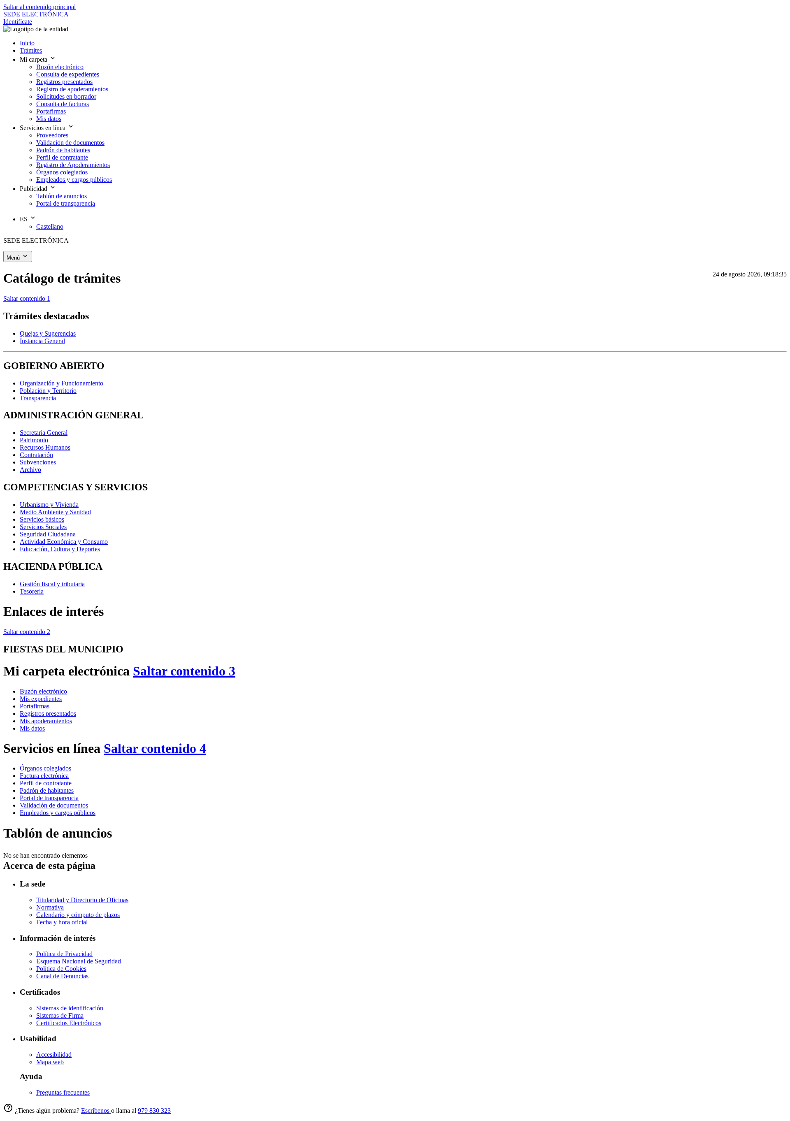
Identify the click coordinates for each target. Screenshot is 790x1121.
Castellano (49, 226)
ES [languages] (24, 219)
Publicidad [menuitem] (34, 188)
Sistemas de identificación (69, 1008)
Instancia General (42, 340)
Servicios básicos (42, 519)
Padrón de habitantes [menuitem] (63, 149)
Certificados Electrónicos (68, 1022)
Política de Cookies (61, 968)
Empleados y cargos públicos (57, 812)
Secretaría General (43, 432)
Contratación (36, 454)
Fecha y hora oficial (62, 922)
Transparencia (38, 398)
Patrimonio (34, 439)
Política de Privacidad (64, 953)
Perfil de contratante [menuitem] (62, 157)
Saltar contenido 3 (184, 671)
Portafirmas (34, 706)
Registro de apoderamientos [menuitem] (72, 89)
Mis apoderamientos (46, 720)
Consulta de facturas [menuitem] (62, 103)
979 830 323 (154, 1110)
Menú (14, 258)
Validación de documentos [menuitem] (70, 142)
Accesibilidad (54, 1054)
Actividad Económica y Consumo (64, 541)
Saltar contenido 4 (155, 748)
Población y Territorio (48, 390)
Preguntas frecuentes (63, 1092)
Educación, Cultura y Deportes (60, 548)
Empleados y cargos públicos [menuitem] (74, 179)
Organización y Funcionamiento (61, 383)
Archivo (30, 469)
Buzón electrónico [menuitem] (60, 66)
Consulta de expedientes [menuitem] (67, 74)
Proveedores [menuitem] (52, 135)
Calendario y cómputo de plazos (78, 914)
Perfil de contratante (46, 783)
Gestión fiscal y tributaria (52, 583)
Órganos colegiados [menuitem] (62, 172)
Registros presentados (48, 713)
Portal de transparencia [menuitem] (65, 203)
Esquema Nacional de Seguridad (78, 961)
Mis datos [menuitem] (48, 118)
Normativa (50, 907)
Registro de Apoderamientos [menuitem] (73, 164)
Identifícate (17, 21)
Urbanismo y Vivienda (49, 504)
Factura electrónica (44, 775)
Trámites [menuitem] (31, 50)
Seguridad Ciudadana (48, 534)
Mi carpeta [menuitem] (34, 59)
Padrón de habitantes (47, 790)
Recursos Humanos (45, 447)
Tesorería (32, 591)
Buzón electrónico (43, 691)
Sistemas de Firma (60, 1015)
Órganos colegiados (45, 768)
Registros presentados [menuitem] (64, 81)
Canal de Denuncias (62, 975)
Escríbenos (96, 1110)
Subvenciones (38, 462)
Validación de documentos (54, 805)
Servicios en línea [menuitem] (43, 127)
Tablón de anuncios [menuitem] (61, 196)
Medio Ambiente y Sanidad (55, 511)
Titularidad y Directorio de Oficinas (82, 899)
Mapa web (50, 1061)
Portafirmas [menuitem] (51, 111)
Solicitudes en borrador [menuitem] (66, 96)
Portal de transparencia (49, 797)
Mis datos (32, 728)
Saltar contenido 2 (26, 631)
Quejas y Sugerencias (48, 333)
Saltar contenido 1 (26, 298)
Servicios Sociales (43, 526)
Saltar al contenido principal (39, 6)
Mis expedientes (41, 698)
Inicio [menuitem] (27, 42)
